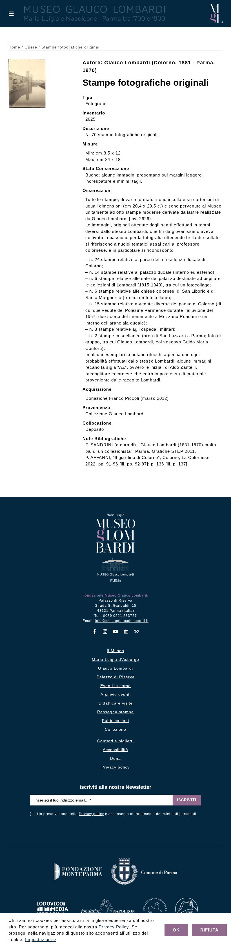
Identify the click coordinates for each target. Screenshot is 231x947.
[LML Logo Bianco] (52, 900)
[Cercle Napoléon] (186, 899)
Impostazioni (39, 939)
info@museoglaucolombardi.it (121, 621)
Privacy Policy (114, 926)
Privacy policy (91, 814)
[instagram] (105, 631)
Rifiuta (209, 930)
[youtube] (115, 631)
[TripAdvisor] (136, 631)
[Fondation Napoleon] (107, 901)
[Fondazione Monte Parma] (78, 864)
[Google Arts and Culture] (126, 631)
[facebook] (94, 631)
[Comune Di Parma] (144, 860)
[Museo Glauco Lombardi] (216, 6)
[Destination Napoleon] (155, 900)
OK (176, 930)
